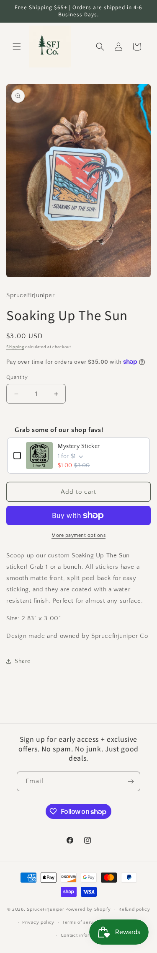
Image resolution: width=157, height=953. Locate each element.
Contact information (82, 935)
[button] (17, 46)
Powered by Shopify (88, 909)
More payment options (78, 535)
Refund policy (134, 909)
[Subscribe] (130, 781)
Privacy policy (38, 922)
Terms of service (81, 922)
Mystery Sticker (79, 446)
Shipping (15, 347)
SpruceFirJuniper (45, 909)
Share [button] (23, 661)
